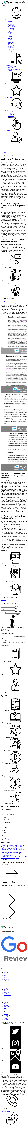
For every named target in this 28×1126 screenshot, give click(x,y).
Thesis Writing (11, 25)
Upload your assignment (5, 632)
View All (10, 70)
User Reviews (7, 982)
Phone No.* (18, 611)
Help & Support (12, 111)
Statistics (10, 46)
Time (2, 630)
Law (9, 35)
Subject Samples (12, 68)
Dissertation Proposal (13, 27)
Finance (10, 43)
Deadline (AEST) (19, 614)
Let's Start (6, 839)
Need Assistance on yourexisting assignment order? (7, 1112)
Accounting (11, 45)
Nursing (10, 33)
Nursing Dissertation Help (7, 845)
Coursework (11, 24)
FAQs (9, 113)
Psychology (11, 49)
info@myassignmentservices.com (15, 149)
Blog (5, 975)
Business (10, 50)
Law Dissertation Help (19, 845)
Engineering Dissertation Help (16, 849)
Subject (2, 612)
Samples (6, 974)
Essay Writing (11, 28)
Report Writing (11, 31)
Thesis (5, 990)
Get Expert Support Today (7, 919)
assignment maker (22, 213)
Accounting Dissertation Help (10, 848)
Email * (17, 608)
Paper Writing (11, 32)
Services (6, 972)
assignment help (12, 496)
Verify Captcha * (21, 641)
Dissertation (11, 22)
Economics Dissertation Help (10, 852)
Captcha (3, 637)
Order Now (3, 301)
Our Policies (11, 114)
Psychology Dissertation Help (8, 851)
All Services (12, 858)
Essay (5, 993)
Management (11, 42)
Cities (17, 858)
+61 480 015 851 (11, 146)
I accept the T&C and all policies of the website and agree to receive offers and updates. (13, 643)
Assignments (7, 988)
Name (16, 606)
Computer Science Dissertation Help (18, 853)
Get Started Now (5, 645)
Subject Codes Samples (14, 69)
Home (5, 971)
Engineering (11, 47)
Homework (11, 29)
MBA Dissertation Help (15, 856)
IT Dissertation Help (6, 855)
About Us (6, 980)
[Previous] (12, 905)
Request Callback (12, 117)
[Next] (12, 917)
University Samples (13, 66)
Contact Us (11, 116)
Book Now (18, 920)
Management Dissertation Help (8, 847)
